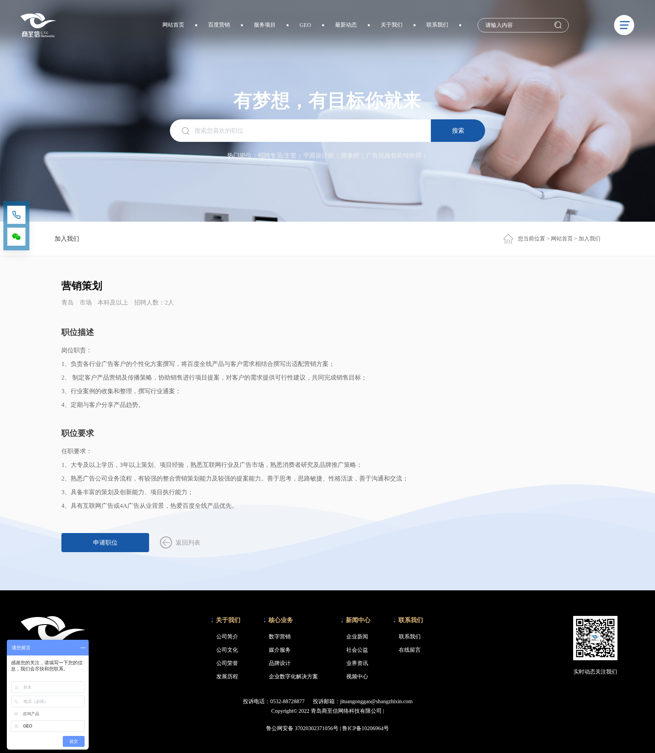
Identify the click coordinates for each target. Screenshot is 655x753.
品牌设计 (280, 663)
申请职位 (105, 542)
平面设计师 (318, 155)
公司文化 (227, 650)
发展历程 (227, 676)
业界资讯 (357, 663)
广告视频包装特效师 (393, 155)
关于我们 (392, 25)
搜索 (458, 130)
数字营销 (280, 636)
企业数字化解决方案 (293, 676)
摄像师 (350, 155)
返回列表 (188, 542)
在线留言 (410, 650)
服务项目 (265, 25)
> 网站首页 (560, 238)
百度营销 (219, 25)
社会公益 (357, 650)
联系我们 (437, 25)
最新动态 (346, 25)
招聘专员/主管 (277, 155)
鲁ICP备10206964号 (365, 728)
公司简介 (227, 636)
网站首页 (173, 25)
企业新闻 (357, 636)
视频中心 (357, 676)
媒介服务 (280, 650)
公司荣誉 (227, 663)
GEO (305, 25)
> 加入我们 (587, 238)
